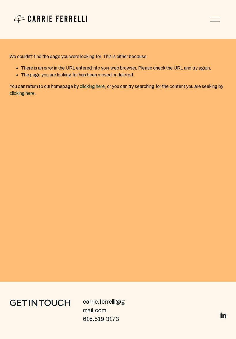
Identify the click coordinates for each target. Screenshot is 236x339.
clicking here (92, 86)
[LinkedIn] (223, 315)
